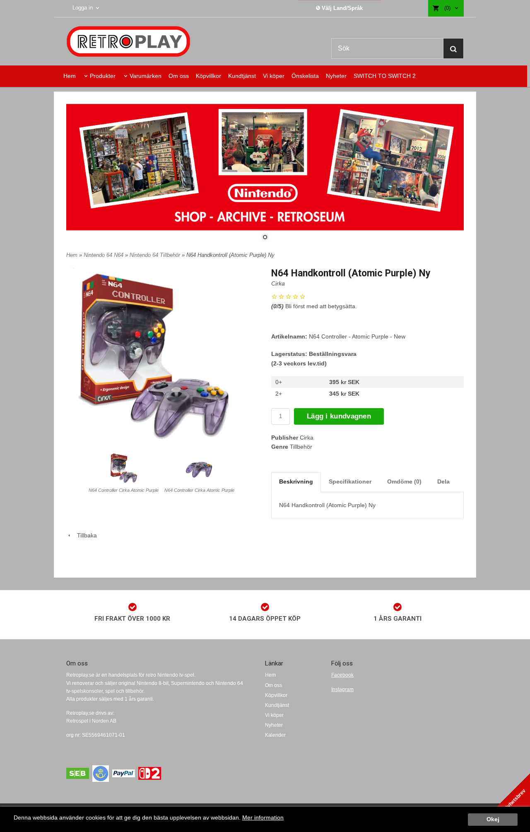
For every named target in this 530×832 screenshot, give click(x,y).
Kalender (275, 735)
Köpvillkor (208, 76)
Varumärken (145, 76)
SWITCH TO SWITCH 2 (385, 76)
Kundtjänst (242, 76)
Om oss (179, 76)
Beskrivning (296, 481)
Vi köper (273, 76)
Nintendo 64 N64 (104, 255)
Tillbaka (84, 535)
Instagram (342, 689)
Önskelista (305, 76)
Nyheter (336, 76)
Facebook (342, 675)
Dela (443, 481)
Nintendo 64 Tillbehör (156, 255)
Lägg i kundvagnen (339, 416)
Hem (69, 76)
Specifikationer (350, 481)
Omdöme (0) (404, 481)
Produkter (103, 76)
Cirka (278, 283)
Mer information (263, 818)
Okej (493, 819)
